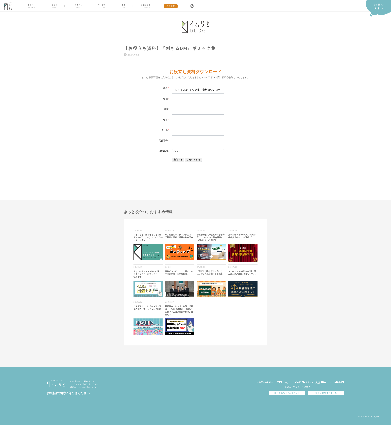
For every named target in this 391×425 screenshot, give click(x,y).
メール (165, 130)
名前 (166, 119)
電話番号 (164, 140)
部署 (166, 109)
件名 (166, 88)
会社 (166, 98)
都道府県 (164, 151)
